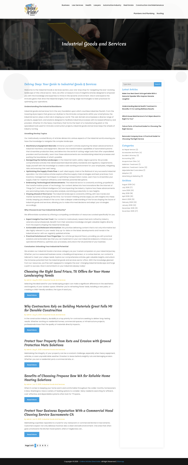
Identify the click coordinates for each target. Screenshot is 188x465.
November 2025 (128, 211)
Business (66, 5)
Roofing (160, 13)
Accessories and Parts (130, 152)
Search (157, 84)
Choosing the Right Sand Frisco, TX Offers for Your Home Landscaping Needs (67, 273)
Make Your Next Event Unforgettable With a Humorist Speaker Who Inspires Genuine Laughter (139, 96)
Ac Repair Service (128, 150)
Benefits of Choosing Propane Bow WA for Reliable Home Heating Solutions (67, 378)
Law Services (77, 5)
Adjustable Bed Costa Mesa (132, 170)
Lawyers (97, 5)
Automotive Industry (112, 5)
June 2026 (126, 190)
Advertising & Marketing (131, 176)
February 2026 (127, 202)
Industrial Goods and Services (54, 280)
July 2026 (125, 187)
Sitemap (120, 461)
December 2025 (128, 208)
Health (88, 5)
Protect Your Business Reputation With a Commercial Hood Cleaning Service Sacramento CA (68, 412)
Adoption (125, 173)
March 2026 (126, 199)
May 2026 (125, 193)
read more (32, 295)
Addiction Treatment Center (133, 167)
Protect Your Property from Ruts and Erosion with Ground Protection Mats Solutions (67, 343)
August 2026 (127, 184)
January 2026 (127, 205)
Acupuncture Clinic (129, 161)
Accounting (126, 158)
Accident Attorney (129, 155)
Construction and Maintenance (150, 5)
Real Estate (128, 5)
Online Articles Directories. (90, 461)
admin (29, 280)
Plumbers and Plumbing (144, 13)
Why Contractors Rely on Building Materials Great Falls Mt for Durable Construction (68, 308)
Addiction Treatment (130, 164)
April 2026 (125, 196)
